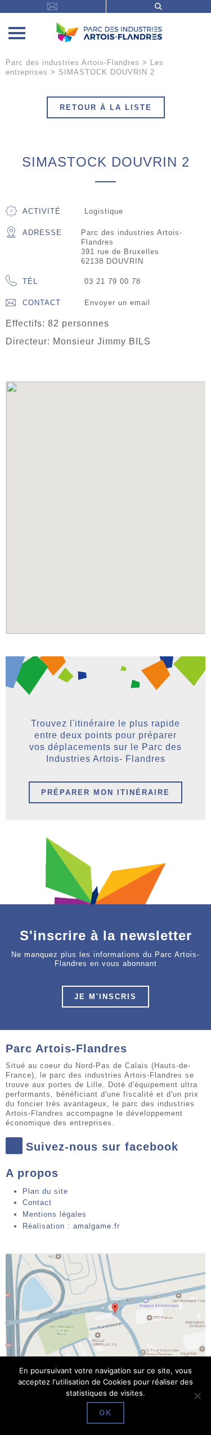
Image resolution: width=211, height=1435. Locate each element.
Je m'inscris (105, 996)
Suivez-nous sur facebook (102, 1146)
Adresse (42, 232)
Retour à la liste (106, 107)
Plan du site (45, 1191)
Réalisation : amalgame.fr (71, 1226)
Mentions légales (55, 1214)
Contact (42, 302)
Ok (105, 1413)
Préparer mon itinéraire (105, 792)
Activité (42, 211)
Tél (30, 281)
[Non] (197, 1395)
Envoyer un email (117, 302)
